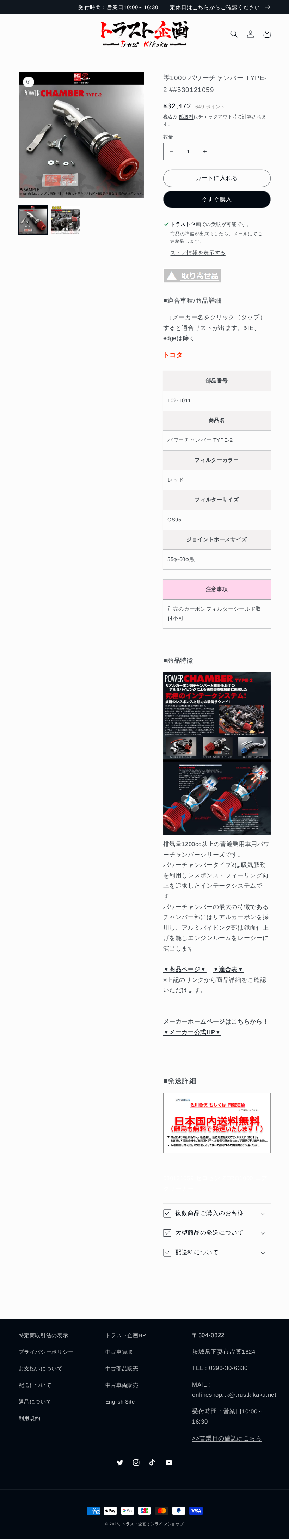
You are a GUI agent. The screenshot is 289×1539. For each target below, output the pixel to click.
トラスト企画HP (125, 1335)
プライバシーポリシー (46, 1352)
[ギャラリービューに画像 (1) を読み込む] (33, 220)
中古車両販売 (122, 1385)
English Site (120, 1402)
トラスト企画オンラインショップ (153, 1524)
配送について (35, 1385)
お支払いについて (41, 1368)
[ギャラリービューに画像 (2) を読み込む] (65, 220)
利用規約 (30, 1418)
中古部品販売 (122, 1368)
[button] (22, 34)
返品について (35, 1402)
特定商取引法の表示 (43, 1335)
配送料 (186, 116)
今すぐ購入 (217, 199)
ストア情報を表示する (197, 252)
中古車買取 (119, 1352)
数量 (168, 137)
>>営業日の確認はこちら (227, 1438)
